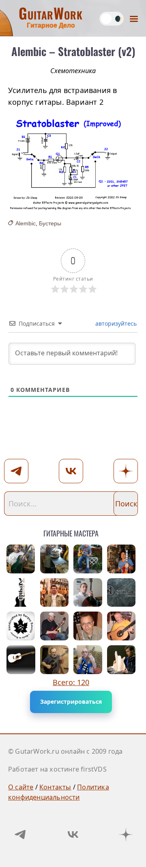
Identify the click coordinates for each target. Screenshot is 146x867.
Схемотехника (73, 70)
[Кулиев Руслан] (88, 593)
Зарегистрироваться (71, 701)
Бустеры (50, 223)
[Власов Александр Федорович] (121, 626)
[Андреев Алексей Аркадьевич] (88, 626)
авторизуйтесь (115, 323)
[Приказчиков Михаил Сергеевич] (121, 660)
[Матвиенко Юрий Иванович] (54, 593)
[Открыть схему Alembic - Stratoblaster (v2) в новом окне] (73, 163)
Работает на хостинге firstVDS (57, 769)
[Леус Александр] (121, 559)
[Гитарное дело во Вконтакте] (73, 834)
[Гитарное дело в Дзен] (126, 834)
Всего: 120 (71, 682)
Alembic (25, 223)
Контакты (55, 787)
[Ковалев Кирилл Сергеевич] (121, 593)
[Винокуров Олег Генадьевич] (54, 559)
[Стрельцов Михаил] (54, 660)
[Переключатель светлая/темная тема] (111, 19)
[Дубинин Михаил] (21, 593)
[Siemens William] (21, 660)
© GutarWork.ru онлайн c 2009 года (65, 751)
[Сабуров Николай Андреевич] (88, 660)
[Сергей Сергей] (21, 626)
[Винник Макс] (88, 559)
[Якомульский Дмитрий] (54, 626)
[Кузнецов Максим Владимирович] (21, 559)
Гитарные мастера (71, 531)
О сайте (20, 787)
